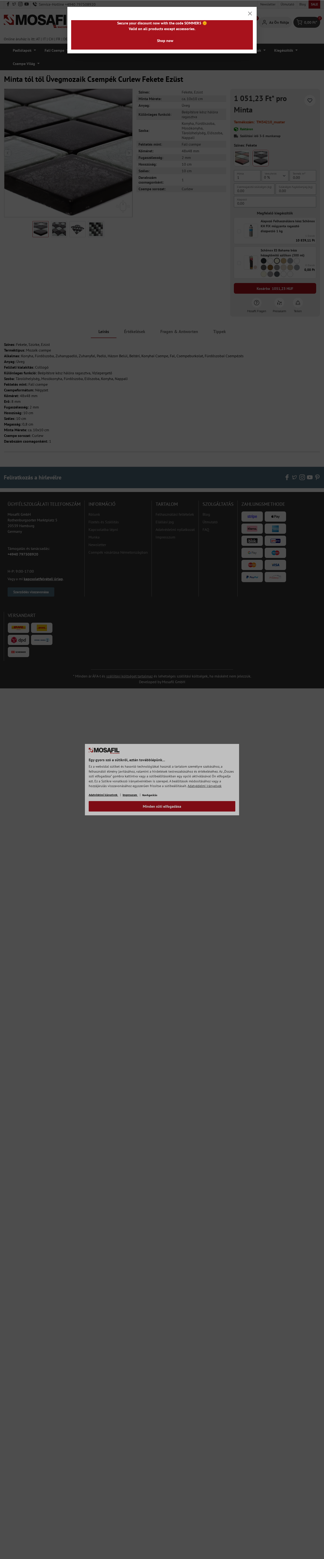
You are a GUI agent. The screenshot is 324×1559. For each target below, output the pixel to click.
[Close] (250, 13)
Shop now (165, 40)
